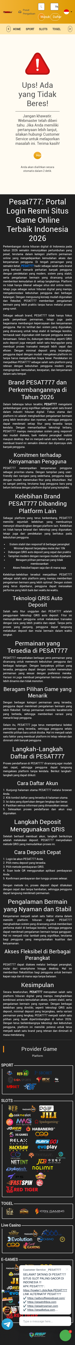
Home (38, 155)
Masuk (43, 17)
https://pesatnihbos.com (41, 1302)
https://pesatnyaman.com (42, 1306)
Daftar (56, 17)
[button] (68, 12)
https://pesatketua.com (41, 1309)
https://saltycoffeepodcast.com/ (46, 1298)
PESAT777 (27, 265)
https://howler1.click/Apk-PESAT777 (45, 1290)
